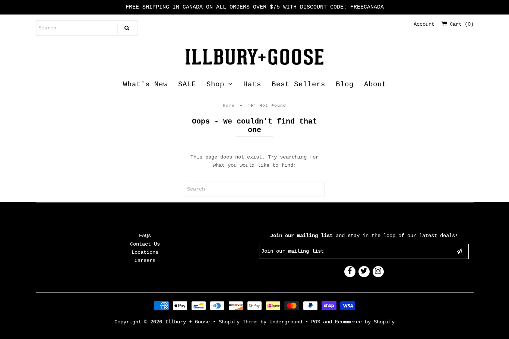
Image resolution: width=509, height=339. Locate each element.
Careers (145, 260)
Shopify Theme (238, 322)
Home (229, 105)
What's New (145, 84)
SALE (187, 84)
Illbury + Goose (189, 322)
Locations (145, 252)
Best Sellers (298, 84)
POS (315, 322)
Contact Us (145, 244)
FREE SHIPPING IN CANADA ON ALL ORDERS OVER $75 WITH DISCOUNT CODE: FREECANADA (255, 7)
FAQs (145, 236)
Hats (252, 84)
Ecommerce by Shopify (365, 322)
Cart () (460, 24)
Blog (345, 84)
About (375, 84)
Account (424, 24)
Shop (215, 84)
